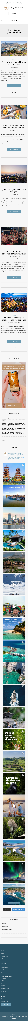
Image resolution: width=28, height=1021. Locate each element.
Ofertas (2, 971)
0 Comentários (14, 95)
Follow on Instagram (19, 909)
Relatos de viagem (7, 929)
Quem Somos (3, 978)
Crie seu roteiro (4, 972)
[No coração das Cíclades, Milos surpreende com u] (14, 673)
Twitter (4, 993)
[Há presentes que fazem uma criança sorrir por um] (14, 806)
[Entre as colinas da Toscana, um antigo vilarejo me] (14, 761)
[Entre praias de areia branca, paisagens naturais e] (14, 518)
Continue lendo (14, 85)
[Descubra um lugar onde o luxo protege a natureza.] (14, 717)
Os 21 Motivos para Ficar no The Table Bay (14, 63)
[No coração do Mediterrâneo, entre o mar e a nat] (14, 695)
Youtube (4, 998)
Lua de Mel (5, 926)
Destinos (4, 923)
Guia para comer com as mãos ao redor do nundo (14, 126)
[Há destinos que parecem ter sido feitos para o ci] (14, 894)
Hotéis (14, 59)
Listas (4, 935)
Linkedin (4, 996)
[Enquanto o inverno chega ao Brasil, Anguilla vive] (14, 629)
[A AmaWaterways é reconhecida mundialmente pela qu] (14, 496)
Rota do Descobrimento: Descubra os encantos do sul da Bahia (12, 433)
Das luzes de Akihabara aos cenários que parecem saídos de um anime (13, 418)
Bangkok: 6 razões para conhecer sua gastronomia (14, 318)
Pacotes (2, 965)
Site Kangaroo (14, 1014)
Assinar (6, 1004)
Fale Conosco (3, 985)
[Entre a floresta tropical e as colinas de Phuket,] (14, 828)
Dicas (3, 932)
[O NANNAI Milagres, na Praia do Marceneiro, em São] (14, 540)
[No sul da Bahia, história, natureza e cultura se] (14, 850)
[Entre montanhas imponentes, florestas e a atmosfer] (14, 562)
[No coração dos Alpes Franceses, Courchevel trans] (14, 584)
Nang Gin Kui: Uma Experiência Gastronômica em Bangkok (14, 253)
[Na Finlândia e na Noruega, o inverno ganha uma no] (14, 872)
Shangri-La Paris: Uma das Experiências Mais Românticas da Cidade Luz (14, 438)
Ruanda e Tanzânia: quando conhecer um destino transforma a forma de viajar (13, 424)
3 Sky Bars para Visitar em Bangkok (14, 190)
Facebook (5, 991)
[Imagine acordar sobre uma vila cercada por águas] (14, 651)
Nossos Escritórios (4, 982)
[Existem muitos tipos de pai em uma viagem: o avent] (14, 739)
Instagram (5, 994)
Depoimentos (3, 983)
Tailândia (14, 315)
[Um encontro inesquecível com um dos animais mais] (14, 784)
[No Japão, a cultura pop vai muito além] (14, 606)
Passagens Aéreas (4, 967)
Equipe (2, 980)
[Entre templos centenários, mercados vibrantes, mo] (14, 474)
